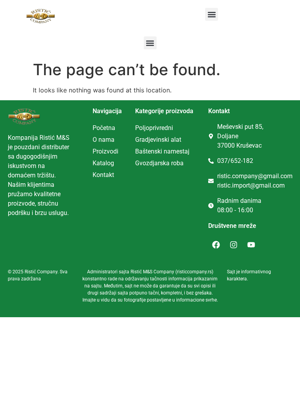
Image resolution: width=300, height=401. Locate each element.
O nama (103, 139)
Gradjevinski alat (158, 139)
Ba (139, 151)
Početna (104, 128)
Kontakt (103, 175)
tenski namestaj (167, 151)
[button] (211, 14)
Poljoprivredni (154, 128)
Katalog (103, 163)
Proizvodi (105, 151)
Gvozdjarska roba (159, 163)
